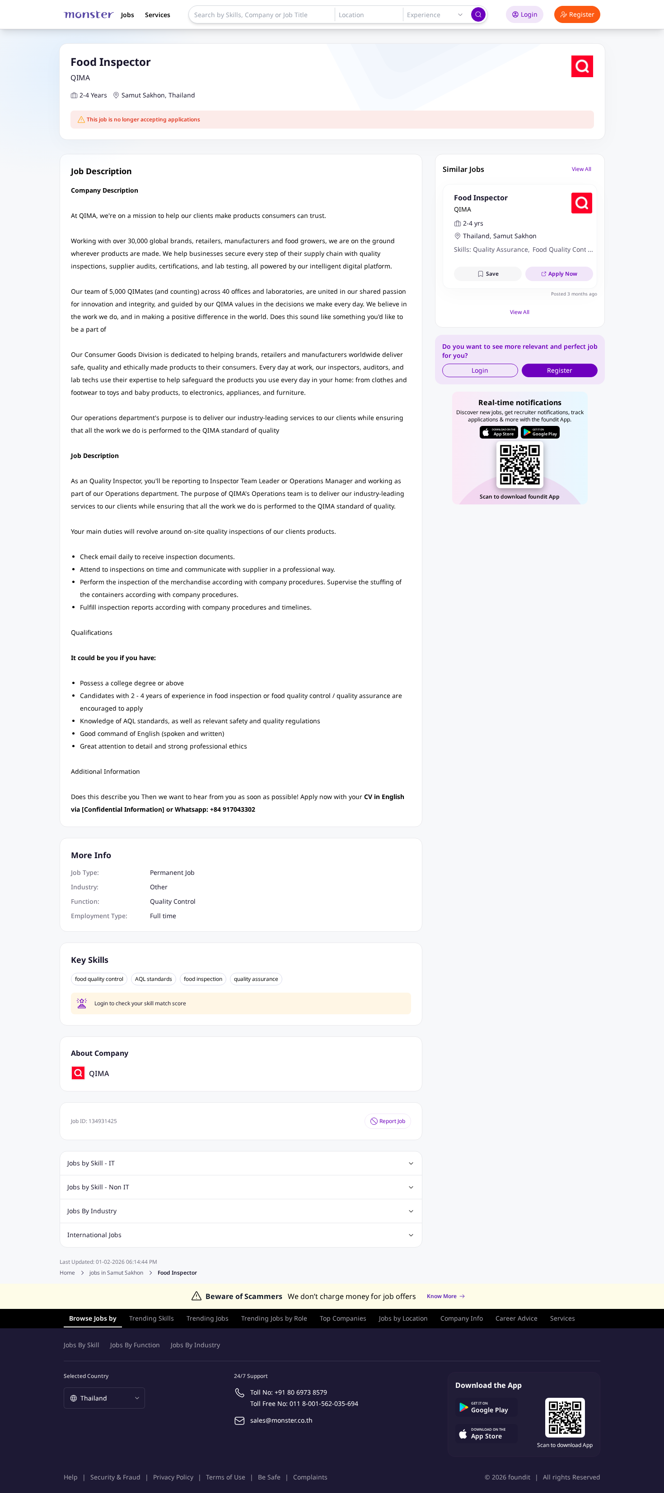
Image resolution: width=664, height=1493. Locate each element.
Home (67, 1272)
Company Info (461, 1318)
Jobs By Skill (81, 1344)
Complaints (310, 1477)
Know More (442, 1296)
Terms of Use (225, 1477)
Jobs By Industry (195, 1344)
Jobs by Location (403, 1318)
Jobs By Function (135, 1344)
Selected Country (86, 1376)
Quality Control (173, 901)
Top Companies (343, 1318)
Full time (163, 915)
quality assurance (256, 979)
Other (159, 887)
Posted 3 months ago (574, 294)
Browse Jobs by (93, 1318)
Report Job (392, 1121)
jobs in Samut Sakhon (116, 1272)
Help (71, 1477)
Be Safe (269, 1477)
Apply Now (562, 273)
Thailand (181, 95)
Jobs (127, 14)
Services (157, 14)
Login (529, 14)
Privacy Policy (173, 1477)
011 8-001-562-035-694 (324, 1403)
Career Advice (517, 1318)
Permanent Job (172, 872)
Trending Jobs (208, 1318)
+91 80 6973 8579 (301, 1392)
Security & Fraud (115, 1477)
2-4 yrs (473, 223)
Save (492, 273)
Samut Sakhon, (144, 95)
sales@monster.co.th (281, 1420)
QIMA (80, 78)
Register (581, 14)
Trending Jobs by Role (274, 1318)
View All (581, 169)
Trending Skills (151, 1318)
